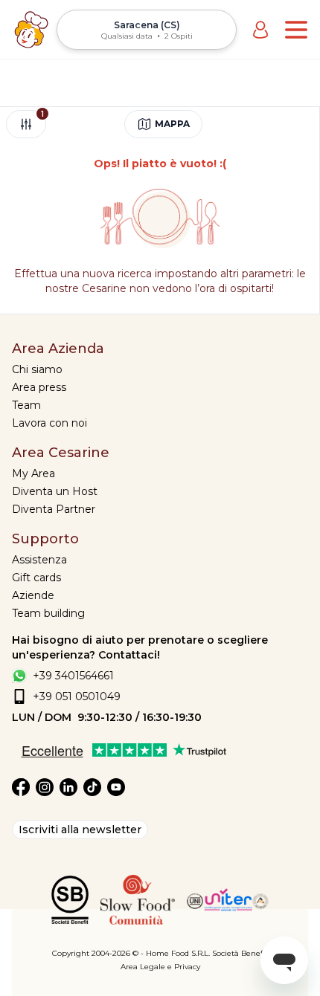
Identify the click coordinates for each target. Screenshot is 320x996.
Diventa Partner (53, 509)
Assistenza (39, 559)
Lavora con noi (49, 423)
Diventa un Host (54, 491)
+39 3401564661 (73, 675)
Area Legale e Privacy (160, 966)
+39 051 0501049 (77, 696)
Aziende (33, 595)
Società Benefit (240, 953)
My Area (33, 473)
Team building (48, 613)
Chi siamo (37, 369)
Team (26, 405)
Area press (39, 387)
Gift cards (36, 577)
